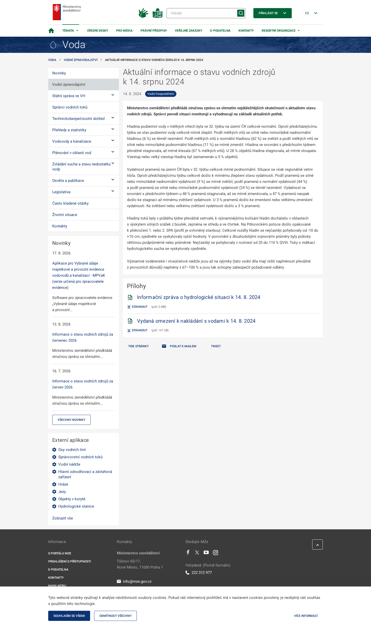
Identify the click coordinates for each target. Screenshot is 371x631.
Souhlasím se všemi (69, 616)
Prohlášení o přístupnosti (69, 561)
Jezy (62, 491)
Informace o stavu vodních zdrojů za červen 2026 (82, 384)
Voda (52, 60)
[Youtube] (206, 553)
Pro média (124, 30)
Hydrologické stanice (76, 506)
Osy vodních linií (72, 449)
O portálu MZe (59, 553)
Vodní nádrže (69, 464)
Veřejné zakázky (188, 30)
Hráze (63, 484)
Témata (68, 30)
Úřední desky (97, 30)
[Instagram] (215, 553)
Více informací (305, 616)
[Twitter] (197, 553)
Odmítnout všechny (115, 616)
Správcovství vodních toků (80, 457)
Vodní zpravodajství (80, 60)
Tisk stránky (138, 346)
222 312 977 (202, 572)
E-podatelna (220, 30)
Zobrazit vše (62, 518)
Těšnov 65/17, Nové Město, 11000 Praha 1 (140, 564)
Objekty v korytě (71, 499)
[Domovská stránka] (51, 31)
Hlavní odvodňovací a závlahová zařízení (85, 474)
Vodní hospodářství (160, 94)
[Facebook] (188, 553)
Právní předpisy (154, 30)
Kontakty (246, 30)
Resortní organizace (279, 30)
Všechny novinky (71, 420)
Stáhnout (139, 307)
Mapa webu (57, 586)
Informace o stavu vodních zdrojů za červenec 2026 (82, 337)
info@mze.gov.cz (137, 581)
